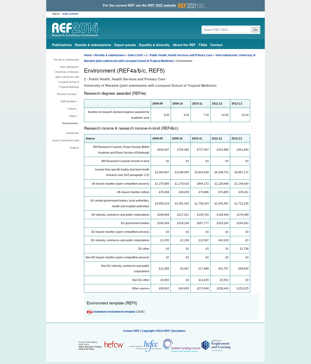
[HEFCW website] (101, 345)
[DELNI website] (216, 345)
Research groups (66, 94)
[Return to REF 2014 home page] (76, 30)
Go (255, 29)
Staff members (68, 101)
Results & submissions (93, 44)
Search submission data (65, 140)
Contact (216, 44)
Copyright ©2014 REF (156, 331)
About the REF (184, 44)
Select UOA (135, 55)
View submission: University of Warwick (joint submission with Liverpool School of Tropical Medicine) (67, 76)
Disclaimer (179, 331)
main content (70, 13)
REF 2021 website (162, 5)
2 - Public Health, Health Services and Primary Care (179, 55)
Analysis (74, 147)
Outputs (72, 108)
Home (88, 55)
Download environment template (114, 311)
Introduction (72, 133)
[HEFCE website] (143, 345)
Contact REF (131, 331)
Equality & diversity (154, 44)
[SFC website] (181, 345)
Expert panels (125, 44)
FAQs (203, 44)
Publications (62, 44)
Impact (72, 116)
